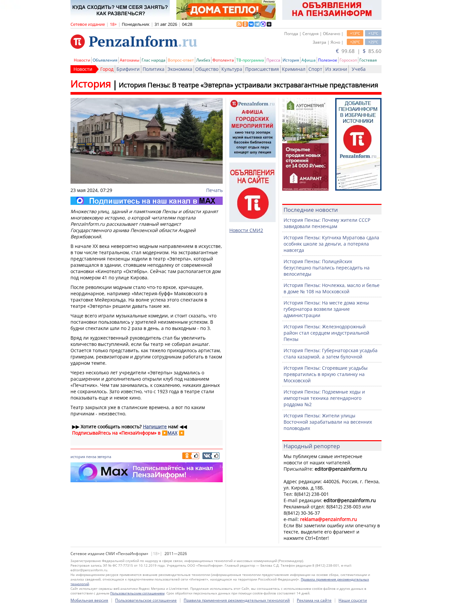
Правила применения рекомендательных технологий (237, 600)
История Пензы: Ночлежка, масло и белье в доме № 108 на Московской (332, 288)
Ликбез (203, 60)
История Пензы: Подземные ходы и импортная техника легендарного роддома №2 (324, 398)
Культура (231, 69)
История (291, 60)
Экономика (179, 69)
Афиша (308, 60)
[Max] (146, 201)
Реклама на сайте (314, 600)
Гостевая (368, 60)
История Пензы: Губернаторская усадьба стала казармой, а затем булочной (331, 353)
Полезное (327, 60)
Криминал (293, 69)
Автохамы (129, 60)
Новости (82, 60)
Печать (214, 190)
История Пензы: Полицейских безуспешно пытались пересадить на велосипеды (327, 267)
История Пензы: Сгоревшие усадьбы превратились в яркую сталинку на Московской (326, 374)
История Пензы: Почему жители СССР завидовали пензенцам (327, 223)
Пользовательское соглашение (146, 600)
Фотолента (223, 60)
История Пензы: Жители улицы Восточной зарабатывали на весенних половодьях (328, 421)
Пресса (273, 60)
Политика (153, 69)
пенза (91, 456)
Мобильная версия (89, 600)
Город (106, 69)
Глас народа (153, 60)
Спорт (315, 69)
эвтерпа (104, 456)
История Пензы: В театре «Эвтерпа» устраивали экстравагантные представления (248, 84)
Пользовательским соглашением (137, 593)
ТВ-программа (250, 60)
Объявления (105, 60)
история (77, 456)
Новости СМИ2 (246, 230)
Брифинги (128, 69)
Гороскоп (348, 60)
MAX (172, 433)
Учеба (359, 69)
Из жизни (336, 69)
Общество (206, 69)
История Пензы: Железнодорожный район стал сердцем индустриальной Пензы (326, 332)
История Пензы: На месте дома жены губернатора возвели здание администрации (326, 309)
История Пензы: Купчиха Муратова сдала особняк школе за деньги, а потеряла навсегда (331, 243)
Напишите (155, 426)
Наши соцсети (353, 600)
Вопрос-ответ (181, 60)
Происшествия (262, 69)
